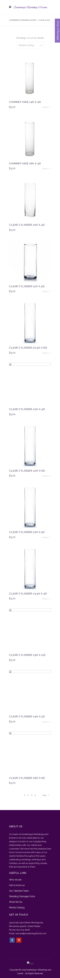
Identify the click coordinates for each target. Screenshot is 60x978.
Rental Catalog (17, 907)
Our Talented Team (19, 890)
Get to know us (17, 885)
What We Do (15, 902)
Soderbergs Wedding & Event (23, 20)
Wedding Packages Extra (22, 896)
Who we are (15, 879)
